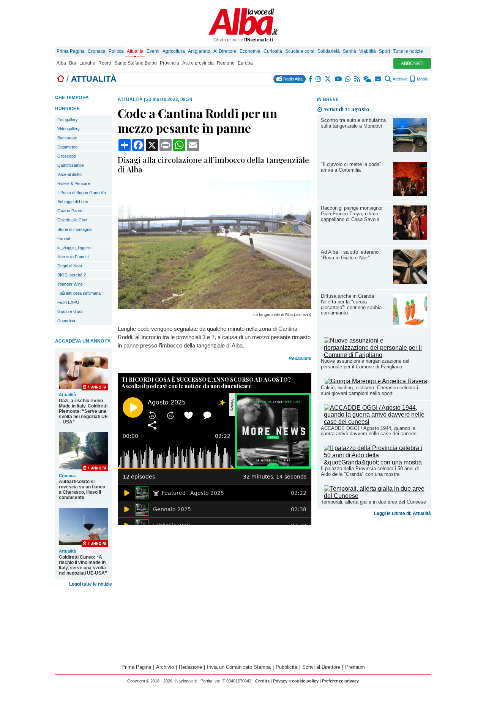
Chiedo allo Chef (72, 220)
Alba (61, 63)
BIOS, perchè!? (71, 275)
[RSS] (357, 79)
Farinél (63, 238)
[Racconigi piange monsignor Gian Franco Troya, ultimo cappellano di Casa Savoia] (410, 237)
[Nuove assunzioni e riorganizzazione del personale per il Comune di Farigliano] (375, 355)
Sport (384, 51)
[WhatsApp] (348, 79)
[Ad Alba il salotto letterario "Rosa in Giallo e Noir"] (410, 281)
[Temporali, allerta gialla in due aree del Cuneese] (375, 496)
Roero (104, 63)
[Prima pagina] (60, 79)
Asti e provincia (198, 63)
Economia (250, 51)
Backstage (67, 138)
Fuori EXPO (68, 302)
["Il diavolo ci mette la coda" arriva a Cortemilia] (410, 194)
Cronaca (97, 51)
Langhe (87, 63)
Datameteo (67, 147)
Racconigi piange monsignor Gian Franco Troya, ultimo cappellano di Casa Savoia (352, 213)
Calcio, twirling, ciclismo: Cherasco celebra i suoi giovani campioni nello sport (369, 390)
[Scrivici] (378, 79)
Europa (245, 63)
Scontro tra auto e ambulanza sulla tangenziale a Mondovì (353, 123)
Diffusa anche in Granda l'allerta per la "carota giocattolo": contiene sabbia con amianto (351, 304)
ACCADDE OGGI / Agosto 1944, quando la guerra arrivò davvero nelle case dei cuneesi (369, 431)
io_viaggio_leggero (74, 247)
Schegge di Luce (72, 201)
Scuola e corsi (299, 51)
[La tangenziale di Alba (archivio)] (214, 306)
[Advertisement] (374, 578)
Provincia (169, 63)
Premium (355, 667)
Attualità (135, 51)
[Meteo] (367, 79)
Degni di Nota (69, 266)
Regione (226, 63)
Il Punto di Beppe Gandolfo (81, 192)
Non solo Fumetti (72, 256)
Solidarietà (328, 51)
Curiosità (273, 51)
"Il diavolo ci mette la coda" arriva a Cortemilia (351, 167)
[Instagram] (319, 79)
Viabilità (367, 51)
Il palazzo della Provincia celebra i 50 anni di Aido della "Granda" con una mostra (370, 471)
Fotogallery (67, 119)
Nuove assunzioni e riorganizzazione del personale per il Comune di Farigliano (365, 364)
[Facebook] (310, 79)
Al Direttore (225, 51)
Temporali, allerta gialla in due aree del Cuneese (373, 502)
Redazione (190, 667)
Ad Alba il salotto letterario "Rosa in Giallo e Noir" (350, 255)
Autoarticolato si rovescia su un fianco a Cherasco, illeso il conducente (82, 489)
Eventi (153, 51)
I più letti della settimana (79, 293)
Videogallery (68, 128)
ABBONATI (412, 63)
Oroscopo (66, 156)
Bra (72, 63)
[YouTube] (338, 79)
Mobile (422, 79)
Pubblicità (286, 667)
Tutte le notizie (408, 51)
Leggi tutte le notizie (90, 584)
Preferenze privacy (340, 681)
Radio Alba (292, 79)
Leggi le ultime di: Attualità (402, 513)
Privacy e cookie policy (296, 681)
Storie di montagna (74, 229)
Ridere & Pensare (73, 183)
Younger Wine (70, 284)
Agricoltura (174, 51)
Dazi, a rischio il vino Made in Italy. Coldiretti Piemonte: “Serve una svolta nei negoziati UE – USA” (83, 411)
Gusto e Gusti (70, 311)
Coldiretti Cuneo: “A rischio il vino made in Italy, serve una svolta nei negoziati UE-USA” (83, 565)
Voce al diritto (69, 174)
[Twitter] (328, 79)
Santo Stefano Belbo (135, 63)
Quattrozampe (70, 165)
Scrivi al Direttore (321, 667)
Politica (116, 51)
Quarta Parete (70, 210)
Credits (262, 681)
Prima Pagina (71, 51)
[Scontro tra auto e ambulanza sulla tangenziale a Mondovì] (410, 150)
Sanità (349, 51)
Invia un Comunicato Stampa (239, 667)
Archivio (399, 79)
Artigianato (199, 51)
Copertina (66, 320)
